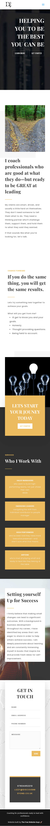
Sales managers (25, 480)
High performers (25, 532)
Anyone (25, 555)
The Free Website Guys (31, 822)
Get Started (37, 53)
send (36, 753)
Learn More (20, 53)
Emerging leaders (25, 506)
